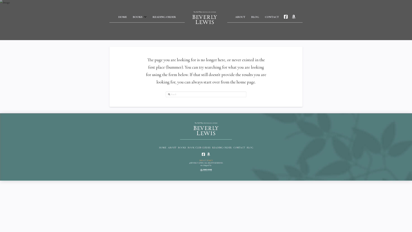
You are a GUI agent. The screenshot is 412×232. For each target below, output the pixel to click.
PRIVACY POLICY (206, 161)
